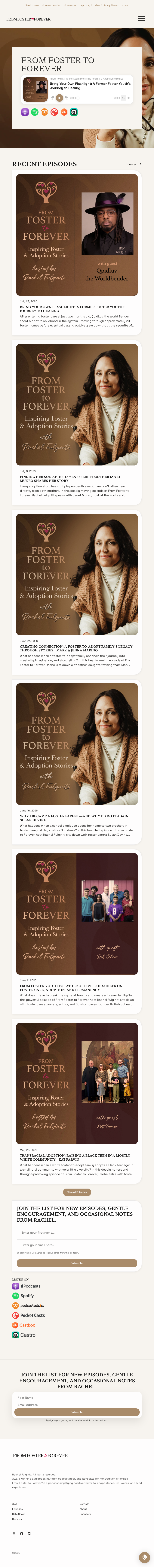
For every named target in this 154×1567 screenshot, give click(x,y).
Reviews (17, 1519)
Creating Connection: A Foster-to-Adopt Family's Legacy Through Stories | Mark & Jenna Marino (76, 648)
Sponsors (85, 1514)
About (83, 1509)
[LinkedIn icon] (29, 1534)
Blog (14, 1503)
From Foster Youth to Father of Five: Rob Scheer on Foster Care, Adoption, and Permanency (71, 988)
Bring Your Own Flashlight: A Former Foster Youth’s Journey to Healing (72, 309)
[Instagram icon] (14, 1534)
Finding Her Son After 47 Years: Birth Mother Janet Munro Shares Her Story (70, 478)
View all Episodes (77, 1192)
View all (132, 164)
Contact (84, 1503)
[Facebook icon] (21, 1534)
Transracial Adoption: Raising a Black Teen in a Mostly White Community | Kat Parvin (75, 1157)
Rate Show (18, 1514)
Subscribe (77, 1263)
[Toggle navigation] (141, 19)
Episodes (17, 1509)
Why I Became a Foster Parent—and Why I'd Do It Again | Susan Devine (75, 818)
